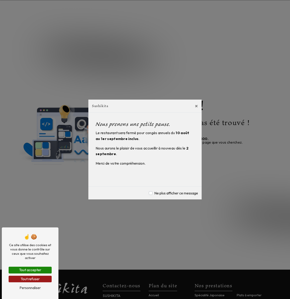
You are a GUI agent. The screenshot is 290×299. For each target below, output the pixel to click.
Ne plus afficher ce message (176, 193)
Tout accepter (30, 270)
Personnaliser (30, 287)
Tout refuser (30, 279)
